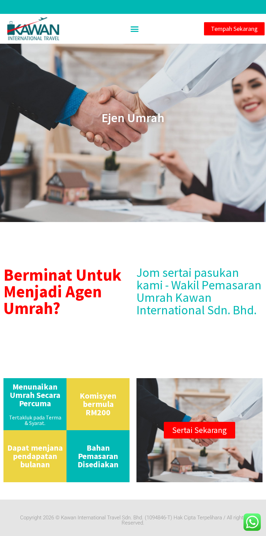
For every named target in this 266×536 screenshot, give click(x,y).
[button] (134, 28)
